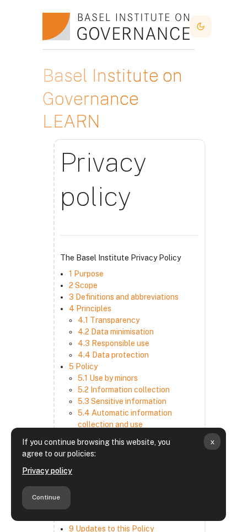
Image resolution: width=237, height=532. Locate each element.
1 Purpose (86, 273)
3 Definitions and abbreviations (124, 296)
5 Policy (83, 366)
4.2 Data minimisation (116, 331)
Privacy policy (47, 470)
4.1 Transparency (108, 320)
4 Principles (90, 308)
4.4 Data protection (113, 354)
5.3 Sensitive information (122, 401)
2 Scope (83, 285)
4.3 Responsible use (113, 343)
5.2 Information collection (124, 389)
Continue (46, 497)
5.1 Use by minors (108, 378)
